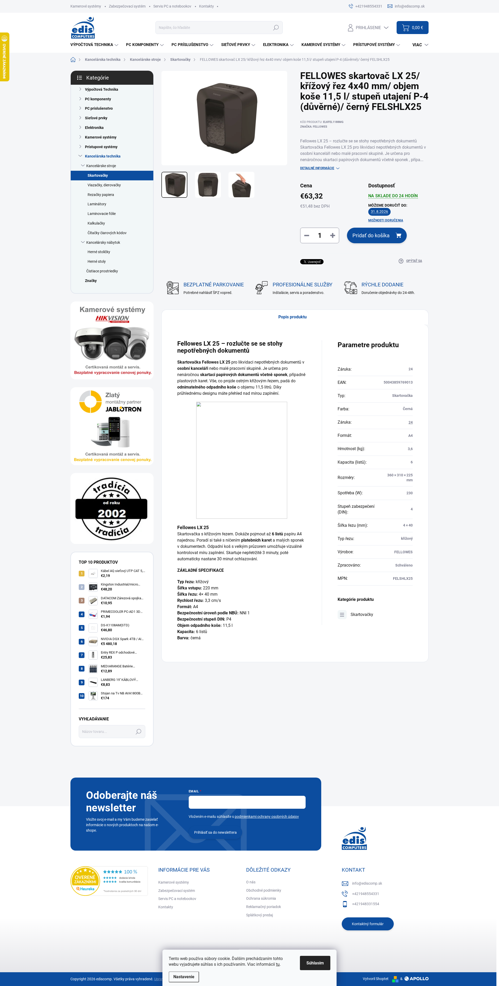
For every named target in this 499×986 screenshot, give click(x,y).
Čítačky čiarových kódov (107, 233)
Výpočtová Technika (101, 89)
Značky (91, 281)
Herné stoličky (99, 252)
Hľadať (275, 27)
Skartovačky (98, 175)
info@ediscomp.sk (367, 883)
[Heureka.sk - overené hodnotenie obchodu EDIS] (109, 881)
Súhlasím (315, 963)
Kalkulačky (96, 223)
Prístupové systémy (101, 147)
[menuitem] (95, 44)
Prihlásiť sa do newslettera (215, 832)
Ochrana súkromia (261, 898)
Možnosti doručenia (385, 220)
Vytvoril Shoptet (376, 979)
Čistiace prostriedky (102, 271)
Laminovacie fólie (102, 214)
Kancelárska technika (103, 156)
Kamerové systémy (85, 6)
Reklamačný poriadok (263, 907)
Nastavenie (183, 976)
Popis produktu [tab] (292, 316)
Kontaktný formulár (368, 924)
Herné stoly (97, 261)
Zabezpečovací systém (127, 6)
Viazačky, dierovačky (104, 185)
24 (411, 422)
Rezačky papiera (101, 195)
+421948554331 (365, 894)
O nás (250, 882)
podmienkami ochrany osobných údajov (267, 816)
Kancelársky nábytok (103, 242)
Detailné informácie (317, 168)
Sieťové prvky (96, 118)
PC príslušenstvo (99, 108)
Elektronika (94, 128)
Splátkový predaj (259, 915)
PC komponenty (98, 99)
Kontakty (206, 6)
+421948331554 (365, 904)
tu (278, 964)
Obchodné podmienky (263, 890)
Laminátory (97, 204)
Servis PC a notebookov (172, 6)
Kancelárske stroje (101, 166)
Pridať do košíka (371, 235)
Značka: (313, 126)
